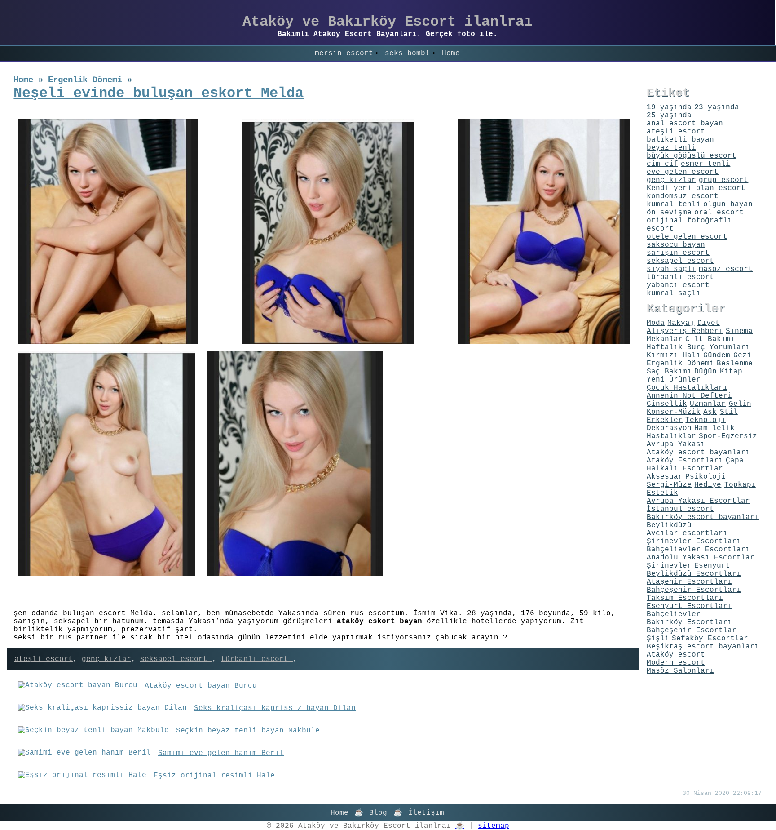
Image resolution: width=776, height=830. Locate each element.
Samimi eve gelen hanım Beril (221, 753)
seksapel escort (176, 659)
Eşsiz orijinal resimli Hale (214, 776)
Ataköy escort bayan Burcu (201, 686)
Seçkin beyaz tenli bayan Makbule (248, 731)
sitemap (493, 826)
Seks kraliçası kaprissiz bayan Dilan (275, 708)
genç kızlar (106, 659)
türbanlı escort (257, 659)
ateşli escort (43, 659)
